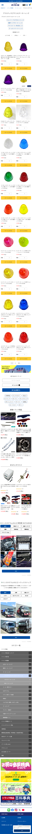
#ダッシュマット (9, 402)
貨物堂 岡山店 (4, 814)
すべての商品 (4, 649)
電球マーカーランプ (7, 668)
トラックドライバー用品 (7, 725)
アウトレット (4, 748)
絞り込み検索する (16, 390)
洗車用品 (3, 729)
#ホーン (20, 405)
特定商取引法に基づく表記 (6, 825)
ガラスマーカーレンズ (9, 679)
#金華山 (25, 402)
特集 (2, 755)
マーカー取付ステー (7, 687)
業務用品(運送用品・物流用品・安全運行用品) (12, 732)
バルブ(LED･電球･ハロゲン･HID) (10, 702)
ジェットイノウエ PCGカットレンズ (15, 20)
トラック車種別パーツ (6, 721)
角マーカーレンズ (8, 683)
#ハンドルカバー (16, 395)
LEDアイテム (6, 691)
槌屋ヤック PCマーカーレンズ (15, 23)
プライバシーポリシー (21, 821)
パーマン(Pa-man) (5, 744)
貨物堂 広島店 (20, 814)
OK (22, 830)
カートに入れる (8, 68)
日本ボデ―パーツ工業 (6, 736)
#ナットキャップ (24, 398)
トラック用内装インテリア (7, 653)
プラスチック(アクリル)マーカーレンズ (13, 675)
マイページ (3, 821)
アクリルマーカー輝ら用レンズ (15, 25)
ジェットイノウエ (5, 740)
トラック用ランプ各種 (8, 694)
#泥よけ (25, 395)
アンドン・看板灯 (7, 710)
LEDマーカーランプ (7, 664)
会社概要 (3, 817)
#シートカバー (13, 405)
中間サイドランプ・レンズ (9, 713)
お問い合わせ (20, 825)
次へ (19, 363)
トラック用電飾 (5, 660)
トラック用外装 (5, 656)
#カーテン (15, 398)
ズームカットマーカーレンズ (16, 28)
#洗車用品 (7, 395)
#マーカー (18, 402)
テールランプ (6, 706)
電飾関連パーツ (6, 717)
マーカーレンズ (6, 672)
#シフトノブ (7, 398)
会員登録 (19, 817)
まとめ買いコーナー (6, 751)
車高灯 (4, 698)
